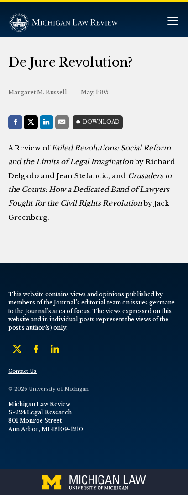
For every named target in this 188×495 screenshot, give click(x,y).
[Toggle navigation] (172, 21)
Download (101, 122)
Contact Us (22, 371)
